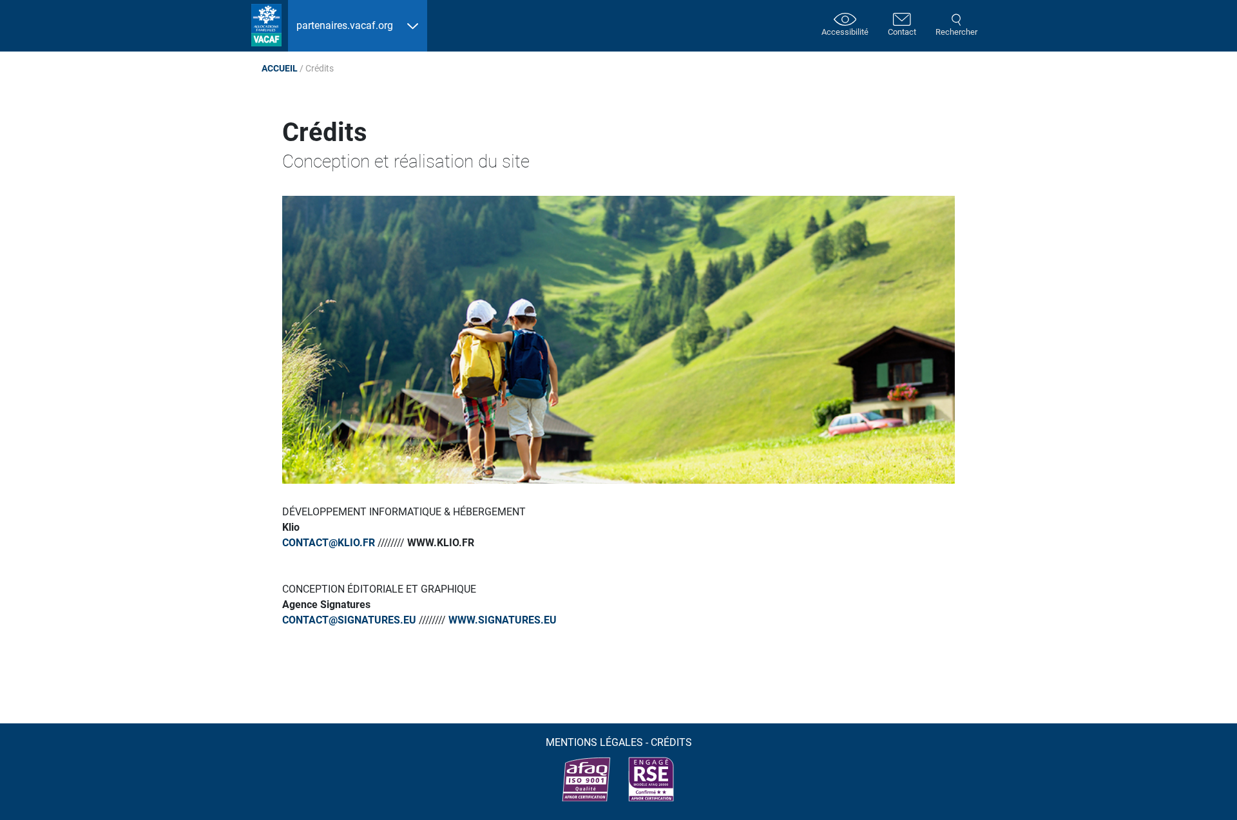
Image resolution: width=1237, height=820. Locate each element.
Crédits (671, 742)
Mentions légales (594, 742)
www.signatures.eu (502, 620)
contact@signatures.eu (349, 620)
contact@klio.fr (328, 543)
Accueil (280, 68)
